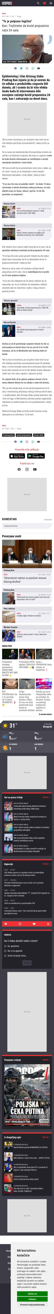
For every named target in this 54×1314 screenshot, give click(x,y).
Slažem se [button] (32, 1294)
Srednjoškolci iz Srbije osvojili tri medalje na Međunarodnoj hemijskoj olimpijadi (27, 848)
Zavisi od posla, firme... (17, 955)
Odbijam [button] (32, 1299)
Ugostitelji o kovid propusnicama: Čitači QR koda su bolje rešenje (27, 306)
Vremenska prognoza (27, 725)
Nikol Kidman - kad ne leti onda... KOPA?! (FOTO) (27, 1156)
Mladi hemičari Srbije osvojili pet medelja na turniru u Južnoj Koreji (27, 816)
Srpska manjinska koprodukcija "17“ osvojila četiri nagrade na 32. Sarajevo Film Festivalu (27, 893)
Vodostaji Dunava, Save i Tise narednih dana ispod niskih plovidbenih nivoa (27, 911)
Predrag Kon (8, 435)
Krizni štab (38, 435)
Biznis (10, 1257)
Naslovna (10, 1250)
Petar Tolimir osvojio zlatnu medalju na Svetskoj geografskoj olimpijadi (27, 827)
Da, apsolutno (13, 946)
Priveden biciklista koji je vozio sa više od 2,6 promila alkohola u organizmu (27, 883)
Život (10, 1269)
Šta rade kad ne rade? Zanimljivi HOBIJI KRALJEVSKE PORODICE (27, 1188)
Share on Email (38, 68)
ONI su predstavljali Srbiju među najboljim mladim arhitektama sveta (27, 838)
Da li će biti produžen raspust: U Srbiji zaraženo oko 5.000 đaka (27, 210)
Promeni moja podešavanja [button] (32, 1304)
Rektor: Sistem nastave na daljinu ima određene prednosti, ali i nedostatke (27, 231)
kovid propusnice (24, 435)
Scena (10, 1263)
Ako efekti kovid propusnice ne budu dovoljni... (27, 328)
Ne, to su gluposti (15, 951)
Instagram (27, 469)
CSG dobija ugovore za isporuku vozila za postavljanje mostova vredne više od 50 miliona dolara (27, 872)
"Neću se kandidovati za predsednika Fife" (27, 902)
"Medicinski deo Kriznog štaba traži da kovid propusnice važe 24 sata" (27, 596)
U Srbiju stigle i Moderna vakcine (27, 614)
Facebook (19, 469)
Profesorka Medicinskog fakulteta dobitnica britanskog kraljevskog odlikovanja (27, 806)
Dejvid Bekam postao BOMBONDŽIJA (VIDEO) (27, 1146)
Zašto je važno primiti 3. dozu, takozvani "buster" (27, 633)
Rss (48, 923)
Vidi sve (45, 797)
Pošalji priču (44, 3)
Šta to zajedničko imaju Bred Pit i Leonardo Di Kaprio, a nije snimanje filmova (27, 1167)
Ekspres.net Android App (36, 456)
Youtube (35, 469)
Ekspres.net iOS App (17, 456)
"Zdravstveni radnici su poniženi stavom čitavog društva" (27, 563)
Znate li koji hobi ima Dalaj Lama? (27, 1178)
